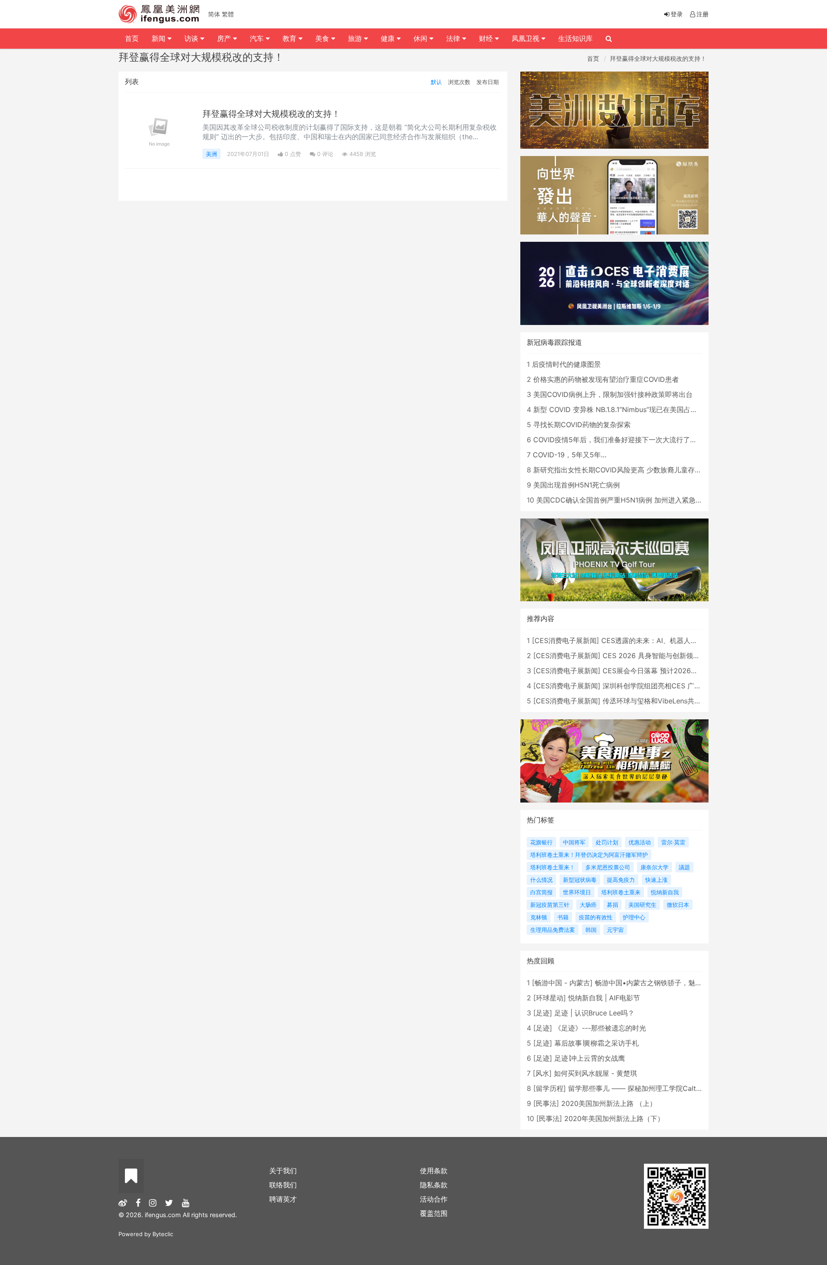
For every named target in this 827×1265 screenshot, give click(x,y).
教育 (290, 38)
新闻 (160, 38)
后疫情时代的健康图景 (566, 364)
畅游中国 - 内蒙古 (562, 982)
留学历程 (549, 1088)
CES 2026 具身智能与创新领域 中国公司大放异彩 (680, 655)
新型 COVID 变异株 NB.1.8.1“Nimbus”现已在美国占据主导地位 (629, 409)
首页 (593, 58)
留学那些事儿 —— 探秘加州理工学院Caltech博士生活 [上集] (662, 1088)
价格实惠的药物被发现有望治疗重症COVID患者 (606, 379)
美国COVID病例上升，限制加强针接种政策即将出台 (613, 394)
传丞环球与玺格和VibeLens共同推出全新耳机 (673, 701)
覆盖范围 (434, 1213)
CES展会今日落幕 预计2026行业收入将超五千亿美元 (685, 670)
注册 (702, 14)
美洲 (211, 153)
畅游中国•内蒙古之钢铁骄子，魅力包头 (655, 982)
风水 (542, 1073)
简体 (214, 14)
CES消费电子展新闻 (566, 640)
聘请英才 (283, 1199)
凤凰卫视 (526, 38)
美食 (323, 38)
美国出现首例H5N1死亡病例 (576, 485)
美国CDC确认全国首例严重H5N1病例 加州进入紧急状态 (622, 500)
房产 (225, 38)
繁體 (228, 14)
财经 (487, 38)
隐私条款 (434, 1185)
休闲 (421, 38)
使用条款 (434, 1170)
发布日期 (487, 81)
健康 (389, 38)
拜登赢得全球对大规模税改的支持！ (658, 58)
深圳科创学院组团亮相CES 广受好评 (659, 685)
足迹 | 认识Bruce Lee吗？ (594, 1013)
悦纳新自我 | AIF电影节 (604, 997)
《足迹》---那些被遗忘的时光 (600, 1028)
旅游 (356, 38)
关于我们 (283, 1170)
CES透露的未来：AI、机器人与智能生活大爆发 (673, 640)
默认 (436, 81)
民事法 (546, 1103)
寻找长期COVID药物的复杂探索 (582, 424)
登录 (677, 14)
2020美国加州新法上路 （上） (608, 1103)
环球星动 (549, 997)
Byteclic (162, 1234)
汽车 (258, 38)
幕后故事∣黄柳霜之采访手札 (596, 1043)
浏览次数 (459, 81)
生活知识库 (575, 38)
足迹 (543, 1013)
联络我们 (283, 1185)
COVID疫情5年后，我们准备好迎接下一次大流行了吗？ (618, 439)
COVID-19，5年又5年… (569, 454)
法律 (454, 38)
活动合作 (434, 1199)
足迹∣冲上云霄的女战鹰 (589, 1058)
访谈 (192, 38)
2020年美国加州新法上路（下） (614, 1118)
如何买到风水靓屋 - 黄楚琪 (595, 1073)
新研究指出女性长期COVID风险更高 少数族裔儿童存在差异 (624, 469)
